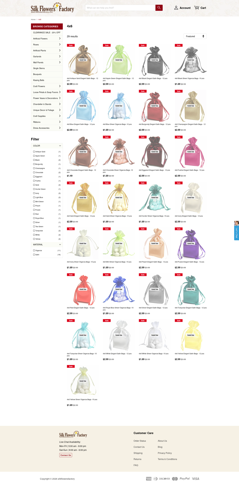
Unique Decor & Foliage (43, 110)
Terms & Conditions (167, 459)
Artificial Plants (39, 50)
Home (33, 19)
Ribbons (36, 122)
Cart (203, 8)
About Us (162, 440)
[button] (236, 232)
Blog (160, 446)
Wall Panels (38, 62)
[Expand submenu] (60, 38)
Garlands (37, 56)
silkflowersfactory (66, 478)
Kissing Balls (38, 80)
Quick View (83, 71)
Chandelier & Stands (42, 104)
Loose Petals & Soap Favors (45, 92)
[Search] (159, 8)
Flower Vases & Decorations (45, 98)
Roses (36, 44)
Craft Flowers (39, 86)
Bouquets (37, 74)
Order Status (140, 440)
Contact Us (65, 455)
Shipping (138, 453)
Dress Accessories (41, 128)
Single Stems (39, 68)
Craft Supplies (39, 116)
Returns (137, 459)
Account (185, 8)
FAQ (136, 465)
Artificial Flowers (40, 38)
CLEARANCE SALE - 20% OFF (46, 32)
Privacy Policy (165, 453)
